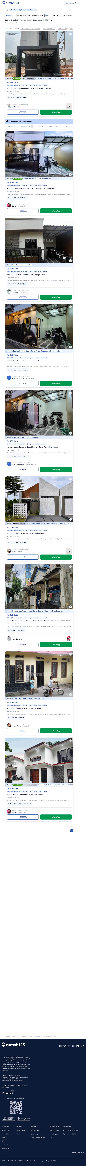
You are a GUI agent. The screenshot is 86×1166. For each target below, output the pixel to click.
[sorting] (15, 15)
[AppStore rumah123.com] (8, 1118)
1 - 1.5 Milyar (66, 126)
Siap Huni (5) (62, 28)
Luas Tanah (55, 16)
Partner (4, 1137)
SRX (51, 1137)
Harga (47, 16)
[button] (36, 10)
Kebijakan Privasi (35, 1130)
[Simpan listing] (70, 34)
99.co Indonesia (54, 1130)
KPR (17, 1134)
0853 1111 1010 (19, 1080)
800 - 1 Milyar (52, 126)
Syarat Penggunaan (36, 1134)
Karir (3, 1141)
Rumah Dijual (15, 1036)
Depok (31, 1036)
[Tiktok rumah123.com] (82, 1046)
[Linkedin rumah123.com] (77, 1046)
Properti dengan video (35, 16)
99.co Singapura (54, 1134)
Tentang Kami (6, 1130)
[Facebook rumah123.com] (60, 1046)
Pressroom (5, 1145)
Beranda (7, 1036)
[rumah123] (13, 1045)
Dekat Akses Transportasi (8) (30, 28)
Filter (9, 16)
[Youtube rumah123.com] (73, 1046)
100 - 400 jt (12, 126)
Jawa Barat (24, 1036)
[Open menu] (82, 3)
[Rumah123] (11, 3)
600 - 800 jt (38, 126)
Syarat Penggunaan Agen (38, 1137)
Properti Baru (21, 16)
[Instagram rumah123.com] (69, 1046)
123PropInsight (6, 1148)
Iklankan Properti (21, 1130)
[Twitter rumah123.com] (64, 1046)
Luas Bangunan (67, 16)
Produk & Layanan (7, 1134)
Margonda (37, 1036)
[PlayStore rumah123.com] (23, 1118)
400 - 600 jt (25, 126)
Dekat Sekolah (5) (49, 28)
